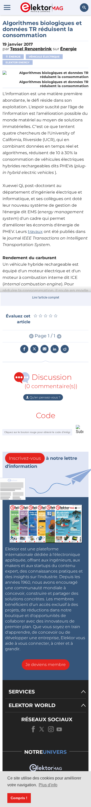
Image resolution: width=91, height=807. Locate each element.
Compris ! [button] (19, 798)
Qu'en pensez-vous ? (44, 397)
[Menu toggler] (7, 7)
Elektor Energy (18, 62)
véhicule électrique (44, 56)
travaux (35, 231)
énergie (14, 56)
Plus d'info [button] (48, 785)
